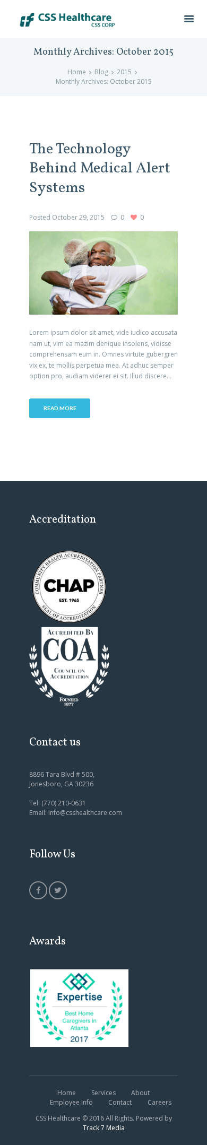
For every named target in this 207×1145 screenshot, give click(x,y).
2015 (124, 71)
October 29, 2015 (78, 217)
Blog (101, 71)
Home (76, 71)
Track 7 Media (104, 1127)
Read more (60, 408)
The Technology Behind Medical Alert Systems (99, 169)
